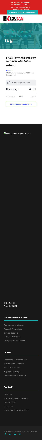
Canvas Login (9, 402)
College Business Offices (14, 340)
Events (8, 71)
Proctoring (8, 406)
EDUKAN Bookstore (12, 337)
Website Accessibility (21, 10)
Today (21, 96)
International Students (14, 363)
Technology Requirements (20, 7)
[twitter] (15, 434)
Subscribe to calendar (19, 104)
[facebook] (5, 434)
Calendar (8, 394)
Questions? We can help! (15, 375)
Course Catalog (11, 333)
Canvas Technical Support (20, 2)
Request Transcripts (13, 329)
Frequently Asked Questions (20, 5)
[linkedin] (10, 434)
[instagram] (20, 434)
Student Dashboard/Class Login (22, 12)
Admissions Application (14, 325)
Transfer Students (12, 367)
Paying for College (12, 371)
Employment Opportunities (16, 410)
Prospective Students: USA (15, 360)
